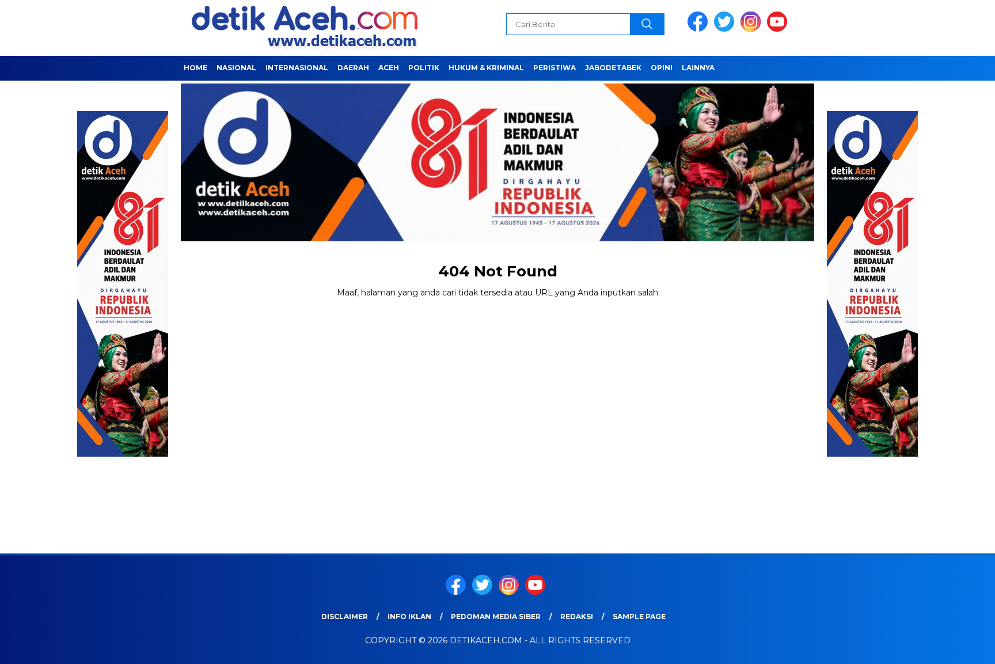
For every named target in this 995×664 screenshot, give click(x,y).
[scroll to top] (955, 646)
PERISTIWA (554, 67)
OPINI (662, 67)
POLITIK (423, 67)
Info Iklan (409, 616)
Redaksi (576, 616)
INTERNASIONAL (296, 67)
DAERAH (353, 67)
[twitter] (726, 29)
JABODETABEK (613, 67)
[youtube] (779, 29)
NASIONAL (236, 67)
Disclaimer (344, 616)
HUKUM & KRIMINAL (486, 67)
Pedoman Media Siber (496, 616)
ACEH (388, 67)
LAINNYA (698, 67)
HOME (195, 67)
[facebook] (700, 29)
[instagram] (752, 29)
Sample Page (639, 616)
